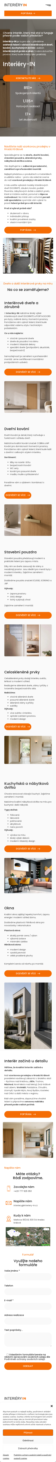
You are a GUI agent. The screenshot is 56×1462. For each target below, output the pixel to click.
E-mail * (8, 1300)
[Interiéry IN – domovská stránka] (15, 5)
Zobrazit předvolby (28, 1448)
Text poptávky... (13, 1330)
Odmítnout (28, 1440)
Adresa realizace (14, 1315)
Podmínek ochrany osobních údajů (24, 1359)
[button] (51, 1406)
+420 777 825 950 (23, 1191)
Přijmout (28, 1432)
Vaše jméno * (12, 1271)
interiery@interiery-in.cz (26, 1205)
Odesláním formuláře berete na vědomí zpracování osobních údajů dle (27, 1356)
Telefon (8, 1286)
